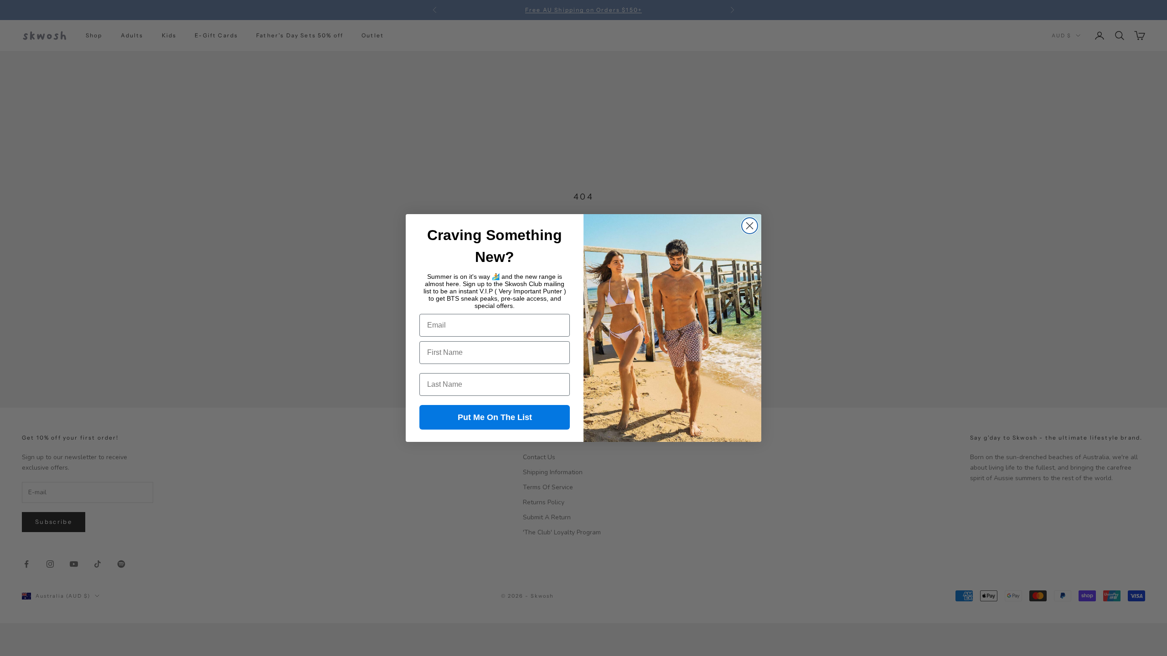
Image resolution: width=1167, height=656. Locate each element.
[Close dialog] (750, 226)
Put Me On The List (495, 417)
